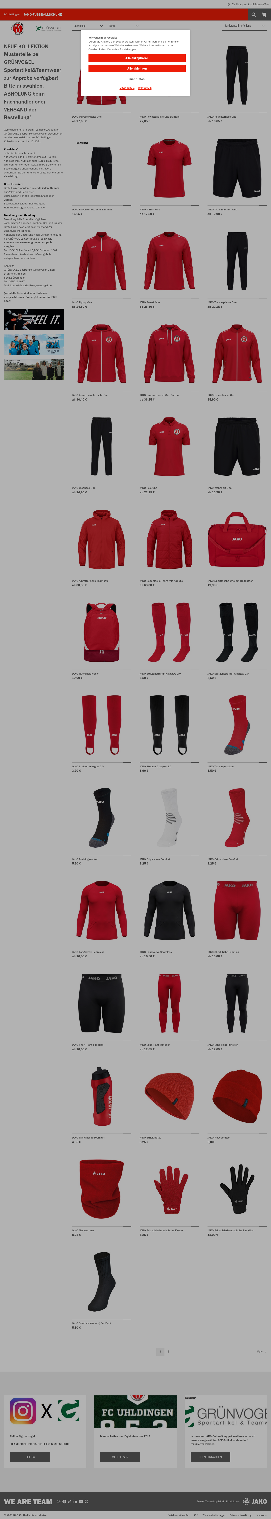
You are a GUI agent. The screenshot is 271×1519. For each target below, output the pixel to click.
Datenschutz (127, 87)
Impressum (145, 87)
